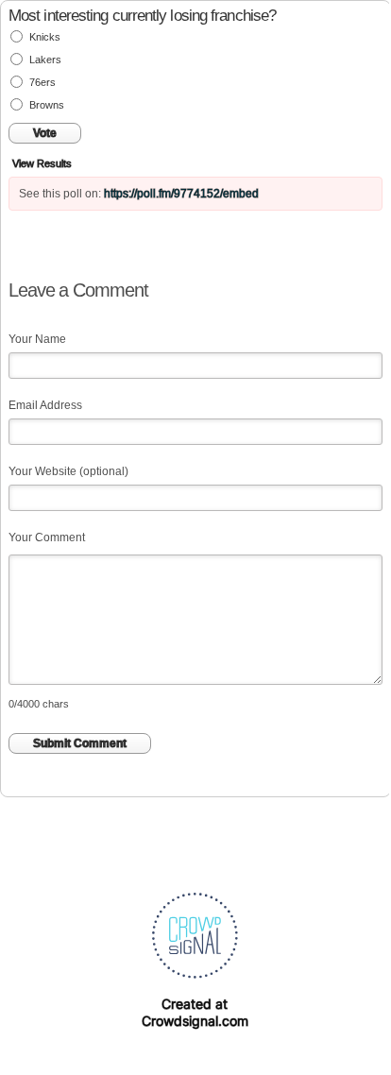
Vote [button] (45, 133)
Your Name (37, 339)
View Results (42, 163)
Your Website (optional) (68, 471)
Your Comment (46, 537)
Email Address (45, 405)
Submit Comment (80, 743)
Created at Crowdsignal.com (195, 1012)
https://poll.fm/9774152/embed (181, 193)
